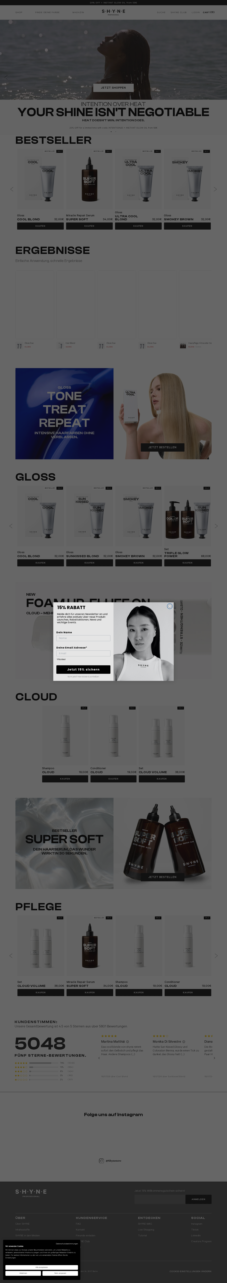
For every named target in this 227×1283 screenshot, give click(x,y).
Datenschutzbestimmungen (67, 1244)
